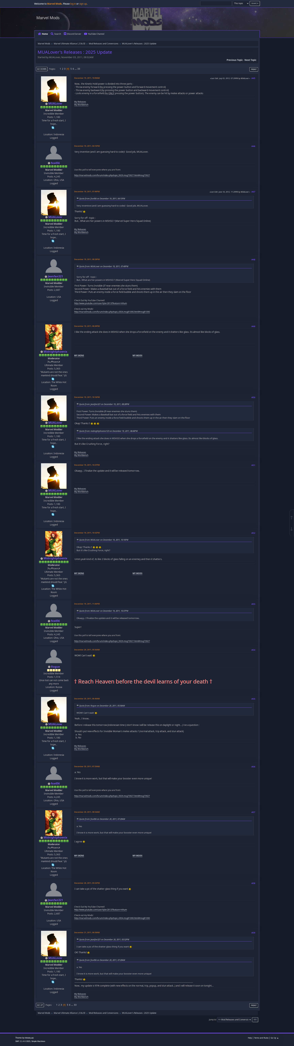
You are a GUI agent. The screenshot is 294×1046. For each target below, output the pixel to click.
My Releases (80, 101)
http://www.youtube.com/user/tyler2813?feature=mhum (100, 303)
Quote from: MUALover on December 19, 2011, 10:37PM (103, 610)
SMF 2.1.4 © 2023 (22, 1041)
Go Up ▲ (275, 1037)
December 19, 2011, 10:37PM (87, 465)
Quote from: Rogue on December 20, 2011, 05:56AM (102, 705)
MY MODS (137, 355)
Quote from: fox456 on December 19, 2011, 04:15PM (102, 198)
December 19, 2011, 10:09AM (87, 78)
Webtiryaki (29, 1038)
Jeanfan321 (55, 276)
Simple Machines (38, 1041)
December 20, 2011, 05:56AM (87, 649)
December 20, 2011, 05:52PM (87, 883)
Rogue (55, 667)
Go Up (40, 1005)
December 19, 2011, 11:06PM (87, 603)
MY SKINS (79, 355)
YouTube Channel (96, 33)
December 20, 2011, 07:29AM (87, 766)
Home (45, 33)
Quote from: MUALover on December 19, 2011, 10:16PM (103, 539)
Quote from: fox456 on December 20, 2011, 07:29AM (102, 819)
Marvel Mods (48, 17)
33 (78, 68)
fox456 (55, 163)
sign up (83, 3)
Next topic (250, 60)
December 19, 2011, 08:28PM (87, 259)
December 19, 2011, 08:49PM (87, 326)
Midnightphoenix (55, 351)
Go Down (41, 69)
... (76, 68)
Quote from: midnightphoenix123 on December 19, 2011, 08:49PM (108, 431)
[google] (53, 293)
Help (250, 1037)
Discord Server (74, 33)
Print (254, 69)
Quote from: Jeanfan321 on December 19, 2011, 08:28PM (104, 404)
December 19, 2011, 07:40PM (87, 191)
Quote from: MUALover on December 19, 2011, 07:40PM (103, 266)
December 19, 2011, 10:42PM (87, 532)
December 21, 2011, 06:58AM (87, 932)
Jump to (212, 1019)
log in (73, 3)
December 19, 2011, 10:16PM (87, 397)
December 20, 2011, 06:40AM (87, 698)
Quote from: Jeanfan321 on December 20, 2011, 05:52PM (104, 939)
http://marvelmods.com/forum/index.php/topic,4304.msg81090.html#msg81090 (112, 311)
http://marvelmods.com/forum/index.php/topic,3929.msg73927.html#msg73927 (112, 175)
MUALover (55, 103)
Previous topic (235, 60)
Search (57, 33)
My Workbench (81, 104)
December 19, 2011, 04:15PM (87, 146)
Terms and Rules (261, 1037)
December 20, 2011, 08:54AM (87, 812)
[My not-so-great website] (53, 130)
